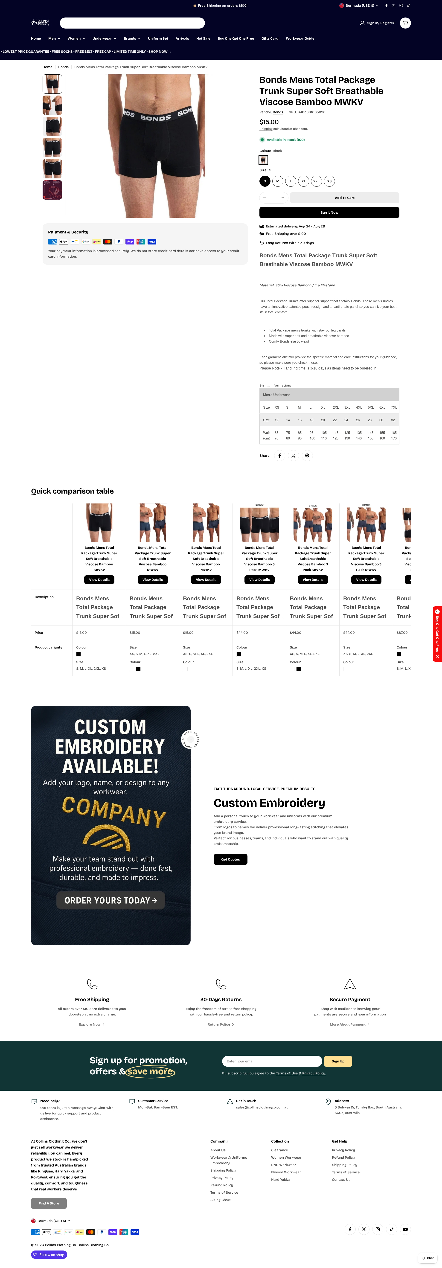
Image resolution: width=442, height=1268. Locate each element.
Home (47, 67)
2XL (316, 181)
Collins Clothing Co (60, 1245)
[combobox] (132, 23)
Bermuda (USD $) (360, 5)
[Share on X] (293, 455)
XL (304, 181)
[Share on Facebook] (279, 455)
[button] (437, 634)
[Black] (263, 160)
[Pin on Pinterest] (307, 455)
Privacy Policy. (314, 1073)
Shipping (266, 129)
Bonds (63, 67)
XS (329, 181)
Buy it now (329, 212)
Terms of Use (287, 1073)
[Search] (198, 23)
